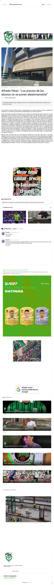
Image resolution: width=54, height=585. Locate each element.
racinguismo (23, 87)
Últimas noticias (14, 87)
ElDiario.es (10, 495)
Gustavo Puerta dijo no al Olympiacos (15, 481)
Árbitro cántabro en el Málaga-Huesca (14, 220)
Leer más (5, 414)
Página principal (15, 571)
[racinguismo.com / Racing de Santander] (15, 5)
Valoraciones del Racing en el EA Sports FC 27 (15, 270)
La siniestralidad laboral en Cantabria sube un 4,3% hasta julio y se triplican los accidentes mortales (27, 522)
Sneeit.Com (29, 582)
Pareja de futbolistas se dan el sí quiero (16, 429)
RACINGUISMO (4, 87)
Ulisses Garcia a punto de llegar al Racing (17, 411)
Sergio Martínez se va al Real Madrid (15, 446)
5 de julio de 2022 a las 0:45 (14, 232)
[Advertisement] (26, 19)
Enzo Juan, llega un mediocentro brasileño (17, 463)
